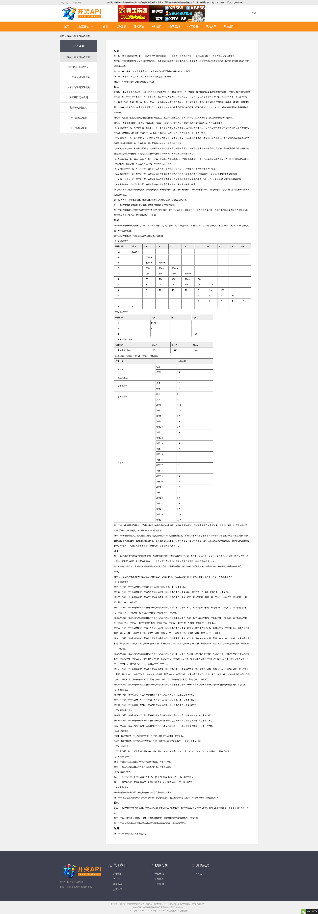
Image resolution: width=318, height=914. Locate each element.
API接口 (157, 26)
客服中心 (117, 879)
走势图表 (121, 26)
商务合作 (117, 884)
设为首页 (65, 2)
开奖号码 (159, 873)
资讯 (105, 26)
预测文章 (211, 26)
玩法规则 (229, 26)
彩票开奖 (84, 26)
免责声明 (117, 889)
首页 (66, 26)
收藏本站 (77, 2)
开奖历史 (139, 26)
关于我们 (117, 873)
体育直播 (192, 26)
